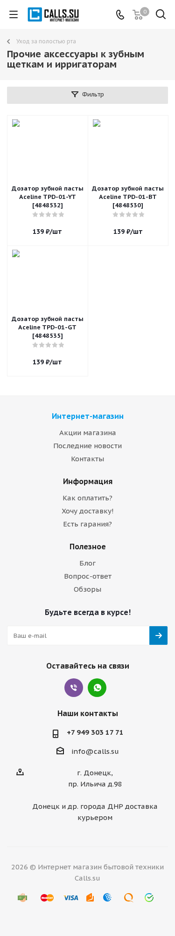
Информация (87, 481)
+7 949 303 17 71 (95, 732)
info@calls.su (95, 751)
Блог (87, 563)
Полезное (88, 546)
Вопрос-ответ (88, 576)
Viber (73, 687)
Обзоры (87, 589)
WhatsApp (97, 687)
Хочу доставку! (88, 510)
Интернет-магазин (88, 416)
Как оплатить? (87, 497)
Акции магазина (87, 432)
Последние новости (87, 445)
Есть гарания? (87, 523)
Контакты (87, 458)
